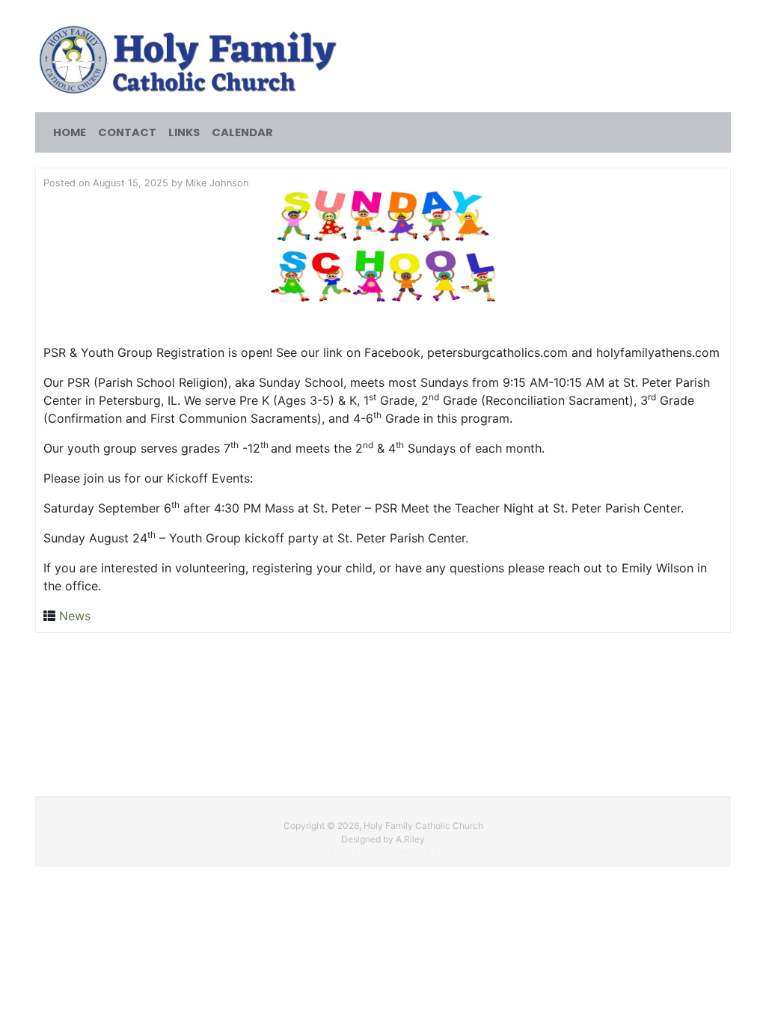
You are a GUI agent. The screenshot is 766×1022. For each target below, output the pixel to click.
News (75, 615)
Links (184, 132)
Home (69, 132)
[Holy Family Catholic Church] (190, 58)
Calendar (242, 132)
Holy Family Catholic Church (423, 825)
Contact (127, 132)
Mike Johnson (217, 183)
